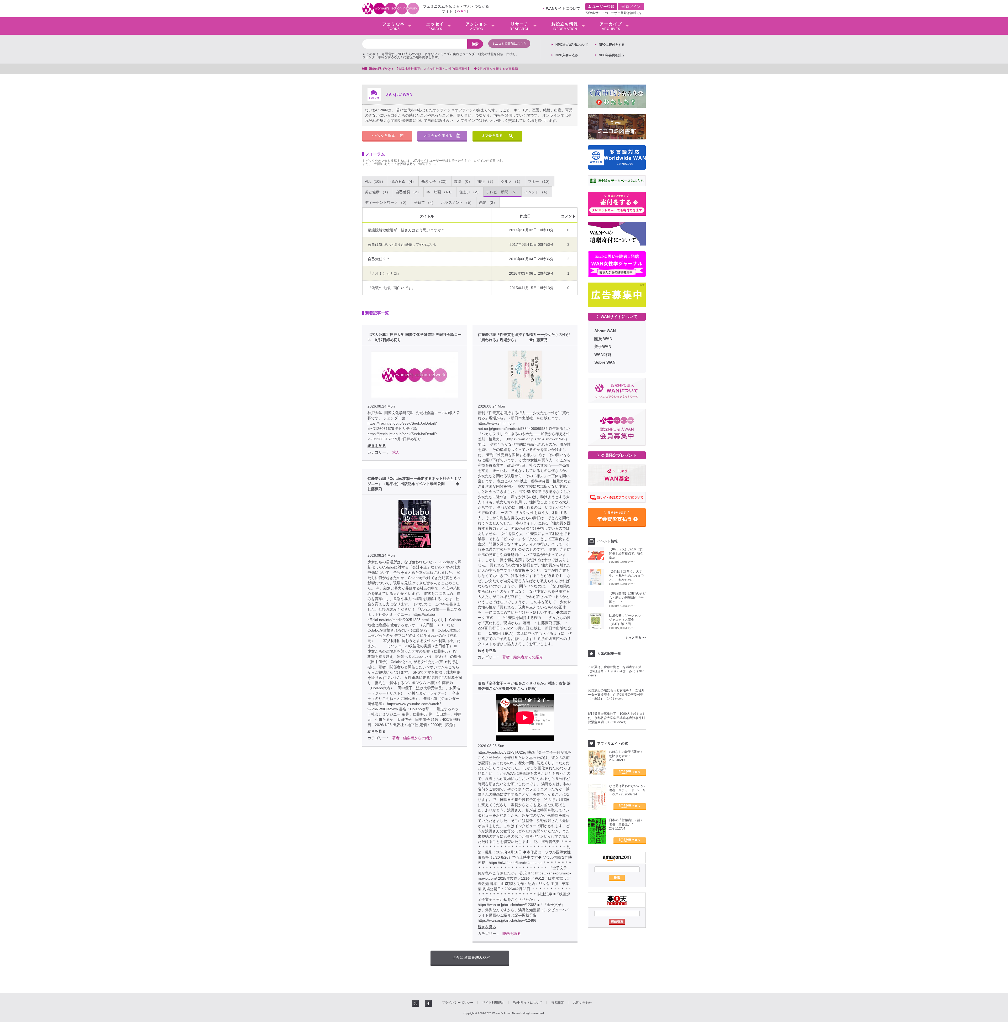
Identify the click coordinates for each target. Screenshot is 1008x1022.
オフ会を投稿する (442, 136)
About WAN (605, 330)
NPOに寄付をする (611, 44)
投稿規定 (406, 163)
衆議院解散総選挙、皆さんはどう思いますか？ (406, 230)
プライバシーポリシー (457, 1002)
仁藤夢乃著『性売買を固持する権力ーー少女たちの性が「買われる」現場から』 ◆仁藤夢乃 (524, 337)
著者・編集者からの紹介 (522, 657)
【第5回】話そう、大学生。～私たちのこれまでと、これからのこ (626, 576)
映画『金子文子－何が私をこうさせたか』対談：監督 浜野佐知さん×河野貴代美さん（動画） (524, 686)
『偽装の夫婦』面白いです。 (392, 288)
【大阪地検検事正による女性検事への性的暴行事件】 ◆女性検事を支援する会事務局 (456, 69)
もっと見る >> (636, 637)
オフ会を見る (497, 136)
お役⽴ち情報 (564, 26)
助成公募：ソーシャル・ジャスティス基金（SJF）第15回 (626, 620)
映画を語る (511, 933)
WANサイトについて (563, 8)
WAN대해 (602, 354)
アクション (476, 26)
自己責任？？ (379, 259)
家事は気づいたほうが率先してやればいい (403, 244)
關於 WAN (603, 338)
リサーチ (520, 26)
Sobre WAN (605, 362)
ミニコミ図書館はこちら (509, 43)
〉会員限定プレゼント (617, 455)
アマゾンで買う (629, 772)
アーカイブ (611, 26)
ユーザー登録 (602, 6)
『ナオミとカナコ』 (384, 273)
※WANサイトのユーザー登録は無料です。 (615, 13)
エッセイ (435, 26)
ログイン (632, 6)
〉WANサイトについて (617, 316)
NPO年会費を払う (611, 55)
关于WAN (602, 346)
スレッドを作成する (387, 136)
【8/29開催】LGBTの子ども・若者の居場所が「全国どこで (627, 598)
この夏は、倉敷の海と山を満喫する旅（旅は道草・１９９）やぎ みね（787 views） (616, 671)
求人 (396, 452)
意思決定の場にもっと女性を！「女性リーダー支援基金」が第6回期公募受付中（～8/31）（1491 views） (616, 695)
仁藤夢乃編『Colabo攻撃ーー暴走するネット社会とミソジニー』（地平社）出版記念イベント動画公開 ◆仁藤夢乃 (414, 483)
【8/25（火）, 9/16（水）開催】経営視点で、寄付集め (627, 554)
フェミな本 (393, 26)
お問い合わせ (582, 1002)
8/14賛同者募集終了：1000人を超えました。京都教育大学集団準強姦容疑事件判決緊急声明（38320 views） (617, 718)
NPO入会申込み (566, 55)
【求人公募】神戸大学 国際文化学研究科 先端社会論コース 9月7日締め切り (414, 337)
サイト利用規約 (493, 1002)
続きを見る (377, 446)
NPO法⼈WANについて (572, 44)
